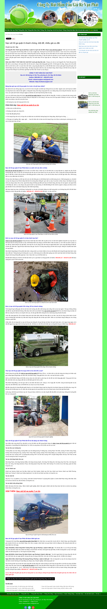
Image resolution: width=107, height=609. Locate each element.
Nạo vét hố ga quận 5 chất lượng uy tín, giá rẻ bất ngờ (21, 590)
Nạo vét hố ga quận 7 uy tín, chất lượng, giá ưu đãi (20, 588)
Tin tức (91, 30)
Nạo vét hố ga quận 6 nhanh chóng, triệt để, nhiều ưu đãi (57, 588)
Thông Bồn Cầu (22, 30)
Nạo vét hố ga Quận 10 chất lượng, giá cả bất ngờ (20, 586)
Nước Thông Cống (64, 30)
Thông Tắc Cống (45, 30)
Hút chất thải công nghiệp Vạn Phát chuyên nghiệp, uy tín (94, 105)
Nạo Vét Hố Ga (54, 30)
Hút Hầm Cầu (74, 30)
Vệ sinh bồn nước (83, 30)
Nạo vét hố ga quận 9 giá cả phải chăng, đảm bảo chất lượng (58, 586)
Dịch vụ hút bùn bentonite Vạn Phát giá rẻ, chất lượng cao (94, 88)
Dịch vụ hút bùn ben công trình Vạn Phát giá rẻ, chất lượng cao (94, 96)
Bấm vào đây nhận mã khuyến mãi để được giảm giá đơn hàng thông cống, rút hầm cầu (31, 578)
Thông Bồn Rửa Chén (34, 30)
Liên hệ (95, 30)
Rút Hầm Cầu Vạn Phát (11, 30)
